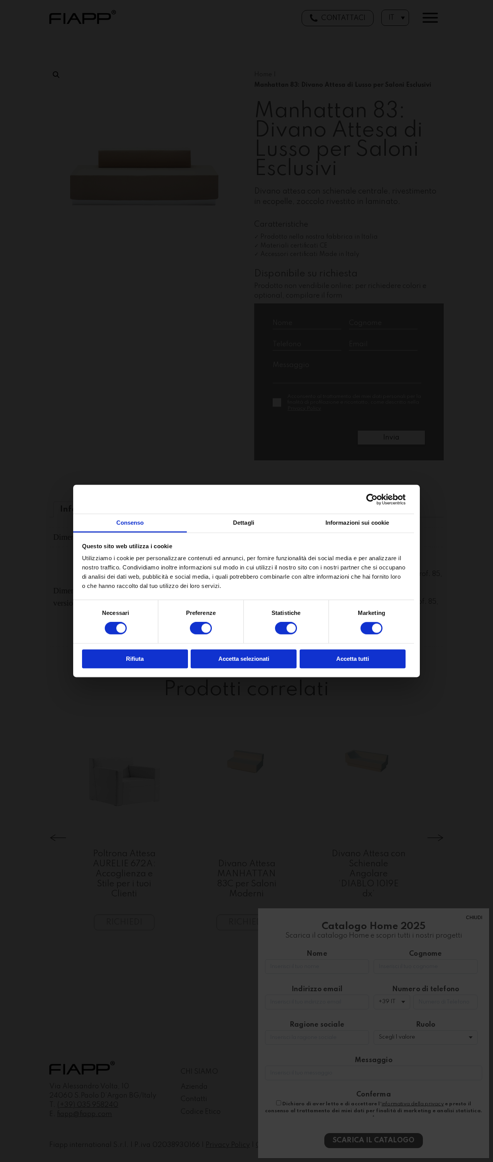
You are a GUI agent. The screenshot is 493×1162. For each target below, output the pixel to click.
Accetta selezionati (243, 658)
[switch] (201, 628)
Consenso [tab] (130, 522)
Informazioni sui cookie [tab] (357, 522)
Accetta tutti (352, 658)
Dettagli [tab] (243, 522)
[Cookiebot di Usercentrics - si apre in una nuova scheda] (372, 499)
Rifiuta (135, 658)
